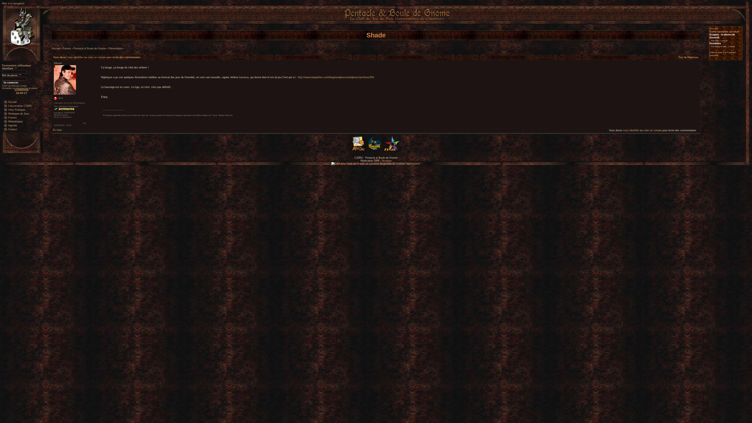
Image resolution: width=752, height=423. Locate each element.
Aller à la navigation (13, 3)
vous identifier (75, 57)
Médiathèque (15, 121)
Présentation (115, 48)
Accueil (12, 101)
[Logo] (392, 149)
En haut (57, 129)
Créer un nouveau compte (14, 86)
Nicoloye (386, 160)
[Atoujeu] (358, 149)
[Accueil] (396, 23)
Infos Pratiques (16, 109)
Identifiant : (9, 68)
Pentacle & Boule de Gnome (90, 48)
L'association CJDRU (20, 105)
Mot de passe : (11, 75)
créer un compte (97, 57)
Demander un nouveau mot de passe (19, 88)
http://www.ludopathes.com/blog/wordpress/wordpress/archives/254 (336, 77)
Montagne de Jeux (18, 113)
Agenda (12, 125)
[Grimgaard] (374, 149)
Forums (12, 117)
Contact (12, 129)
